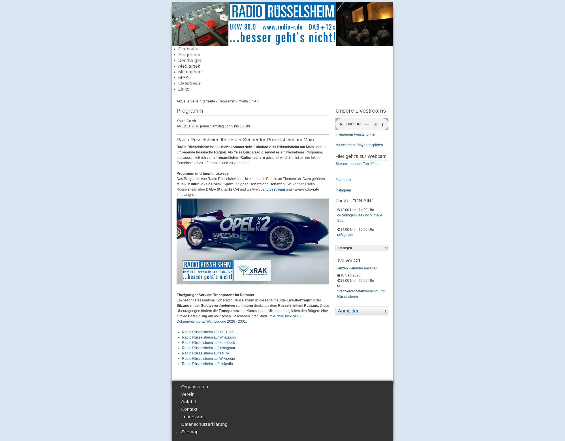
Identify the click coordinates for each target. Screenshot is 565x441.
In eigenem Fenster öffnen (355, 134)
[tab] (386, 310)
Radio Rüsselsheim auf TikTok (206, 353)
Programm (227, 101)
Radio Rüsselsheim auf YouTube (208, 332)
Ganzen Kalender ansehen (356, 268)
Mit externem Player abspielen (359, 145)
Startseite (207, 101)
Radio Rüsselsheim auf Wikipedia (208, 358)
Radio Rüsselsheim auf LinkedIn (207, 364)
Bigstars (346, 235)
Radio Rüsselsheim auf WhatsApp (209, 337)
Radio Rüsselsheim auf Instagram (208, 348)
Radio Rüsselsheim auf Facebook (208, 342)
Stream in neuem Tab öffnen (357, 164)
